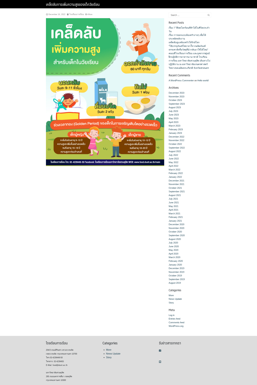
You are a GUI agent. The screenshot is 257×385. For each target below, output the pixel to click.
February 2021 (176, 217)
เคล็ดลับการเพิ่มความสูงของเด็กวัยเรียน (73, 4)
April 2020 (173, 253)
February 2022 (176, 173)
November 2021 (176, 184)
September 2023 (177, 104)
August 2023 (175, 107)
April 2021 (173, 209)
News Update (175, 299)
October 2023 (175, 100)
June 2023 (174, 114)
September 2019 (177, 279)
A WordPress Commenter (181, 80)
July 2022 (173, 155)
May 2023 (173, 118)
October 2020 (175, 231)
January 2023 (175, 133)
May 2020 (173, 250)
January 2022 (175, 177)
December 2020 (176, 224)
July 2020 (173, 242)
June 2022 (174, 158)
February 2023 (176, 129)
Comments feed (176, 322)
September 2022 (177, 147)
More (90, 14)
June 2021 (174, 202)
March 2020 (174, 257)
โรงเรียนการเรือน (76, 14)
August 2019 (175, 283)
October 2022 (175, 144)
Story (171, 302)
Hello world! (203, 80)
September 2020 (177, 235)
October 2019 (175, 275)
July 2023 (173, 111)
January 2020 (175, 264)
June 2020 (174, 246)
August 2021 (175, 195)
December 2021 (176, 180)
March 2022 (174, 169)
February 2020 (176, 261)
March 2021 (174, 213)
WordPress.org (176, 326)
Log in (171, 315)
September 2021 (177, 191)
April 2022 (173, 166)
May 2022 (173, 162)
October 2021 (175, 188)
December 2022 (176, 136)
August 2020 (175, 239)
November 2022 (176, 140)
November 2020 (176, 228)
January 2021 (175, 221)
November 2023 (176, 96)
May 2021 (173, 206)
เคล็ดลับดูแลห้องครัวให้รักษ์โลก (184, 42)
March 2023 (174, 125)
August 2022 (175, 151)
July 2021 (173, 198)
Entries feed (174, 318)
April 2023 (173, 122)
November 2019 (176, 272)
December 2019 (176, 268)
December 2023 (176, 93)
